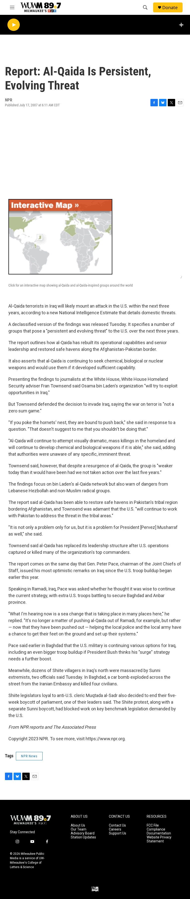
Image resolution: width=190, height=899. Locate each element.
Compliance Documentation (159, 831)
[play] (14, 25)
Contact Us (117, 825)
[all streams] (182, 25)
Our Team (78, 829)
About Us (78, 825)
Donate (170, 7)
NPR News (29, 756)
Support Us (117, 833)
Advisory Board (83, 833)
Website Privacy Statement (159, 839)
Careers (115, 829)
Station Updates (83, 837)
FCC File (153, 825)
